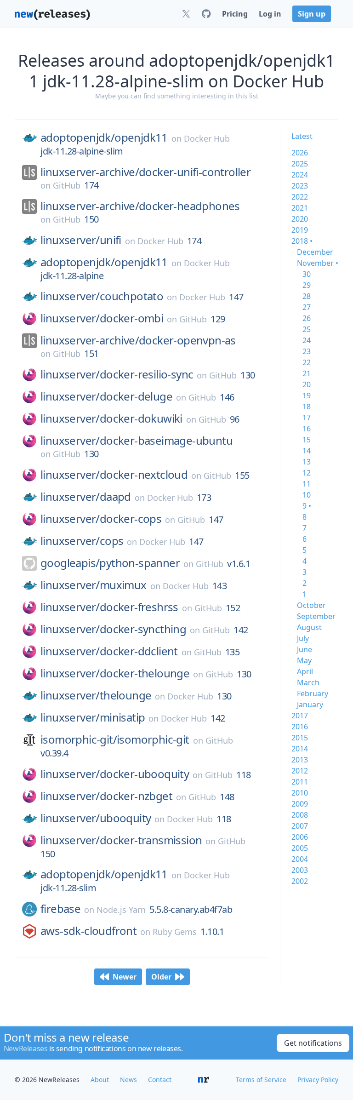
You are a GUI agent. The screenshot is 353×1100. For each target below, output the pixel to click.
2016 (299, 727)
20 (306, 384)
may (304, 660)
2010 (299, 793)
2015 (299, 738)
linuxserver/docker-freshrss (109, 607)
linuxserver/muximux (93, 585)
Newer (125, 977)
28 (306, 296)
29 (306, 285)
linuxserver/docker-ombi (101, 318)
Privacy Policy (317, 1079)
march (308, 682)
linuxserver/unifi (80, 240)
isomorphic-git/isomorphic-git (114, 739)
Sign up (311, 14)
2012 (299, 771)
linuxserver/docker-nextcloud (114, 474)
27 (306, 307)
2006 (299, 837)
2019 (299, 230)
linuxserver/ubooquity (95, 818)
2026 (299, 153)
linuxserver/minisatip (92, 717)
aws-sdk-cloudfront (88, 931)
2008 (299, 815)
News (128, 1079)
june (304, 649)
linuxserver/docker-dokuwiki (111, 418)
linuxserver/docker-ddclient (109, 651)
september (316, 616)
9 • (306, 506)
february (312, 693)
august (309, 627)
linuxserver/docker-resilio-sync (116, 374)
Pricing (235, 14)
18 (306, 406)
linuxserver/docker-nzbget (106, 796)
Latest (302, 136)
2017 (299, 715)
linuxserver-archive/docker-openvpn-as (138, 340)
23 (306, 351)
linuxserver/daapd (85, 497)
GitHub (66, 185)
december (315, 252)
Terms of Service (261, 1079)
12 (306, 473)
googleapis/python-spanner (110, 563)
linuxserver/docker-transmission (121, 840)
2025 (299, 164)
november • (317, 263)
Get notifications (313, 1043)
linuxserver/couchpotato (101, 296)
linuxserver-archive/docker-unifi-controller (145, 172)
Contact (159, 1079)
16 (306, 429)
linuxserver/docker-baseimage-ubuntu (136, 440)
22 (306, 362)
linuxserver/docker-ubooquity (114, 774)
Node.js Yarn (121, 909)
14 (306, 451)
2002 (299, 881)
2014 (299, 749)
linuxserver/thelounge (95, 695)
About (100, 1079)
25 (306, 329)
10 (306, 495)
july (303, 638)
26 (306, 318)
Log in (270, 14)
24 (306, 340)
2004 (299, 859)
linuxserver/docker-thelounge (114, 673)
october (311, 605)
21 (306, 373)
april (305, 671)
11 (306, 484)
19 (306, 395)
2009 (299, 804)
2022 (299, 197)
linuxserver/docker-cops (100, 519)
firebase (60, 909)
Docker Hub (207, 138)
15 (306, 440)
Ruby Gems (175, 931)
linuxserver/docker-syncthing (113, 629)
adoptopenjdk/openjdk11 (104, 137)
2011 (299, 782)
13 (306, 462)
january (310, 704)
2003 (299, 870)
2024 (299, 175)
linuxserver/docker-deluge (106, 396)
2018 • (302, 241)
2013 (299, 760)
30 (306, 274)
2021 (299, 208)
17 (306, 417)
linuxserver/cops (81, 541)
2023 (299, 186)
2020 (299, 219)
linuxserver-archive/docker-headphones (140, 206)
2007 (299, 826)
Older (161, 977)
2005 (299, 848)
